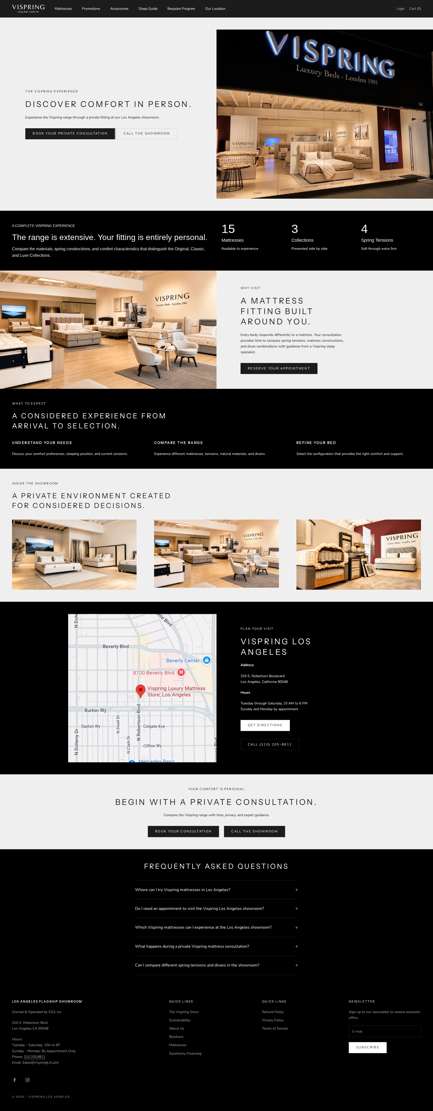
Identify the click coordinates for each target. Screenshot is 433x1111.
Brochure (176, 1036)
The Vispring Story (183, 1012)
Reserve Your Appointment (279, 368)
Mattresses (63, 8)
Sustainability (179, 1020)
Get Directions (265, 725)
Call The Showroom (147, 133)
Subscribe (367, 1047)
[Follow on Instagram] (27, 1079)
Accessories (119, 8)
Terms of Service (275, 1028)
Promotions (91, 8)
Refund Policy (273, 1012)
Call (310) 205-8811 (270, 744)
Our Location (215, 8)
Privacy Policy (272, 1020)
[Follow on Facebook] (14, 1079)
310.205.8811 (34, 1056)
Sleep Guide (148, 8)
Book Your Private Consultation (70, 133)
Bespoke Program (181, 8)
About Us (176, 1028)
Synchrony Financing (185, 1053)
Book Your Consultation (183, 831)
